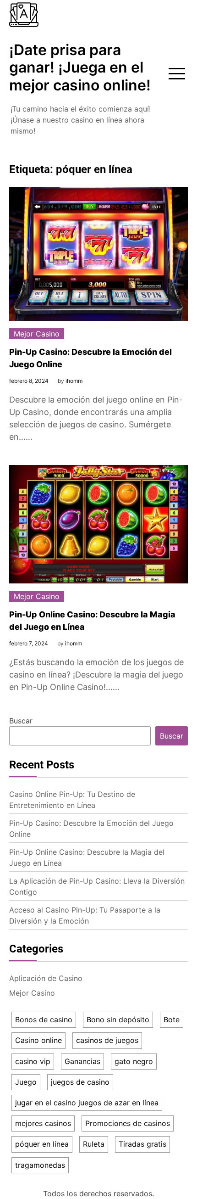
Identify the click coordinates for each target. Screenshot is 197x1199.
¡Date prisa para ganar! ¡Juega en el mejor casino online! (80, 67)
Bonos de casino (43, 1019)
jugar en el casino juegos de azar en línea (87, 1102)
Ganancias (82, 1061)
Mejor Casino (37, 333)
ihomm (74, 380)
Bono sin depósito (118, 1019)
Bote (172, 1019)
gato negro (134, 1061)
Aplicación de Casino (45, 978)
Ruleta (93, 1144)
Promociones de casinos (127, 1123)
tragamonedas (40, 1165)
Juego (26, 1082)
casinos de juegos (107, 1040)
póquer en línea (42, 1144)
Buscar (21, 720)
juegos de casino (80, 1082)
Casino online (38, 1040)
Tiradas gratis (142, 1144)
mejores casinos (43, 1123)
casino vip (32, 1061)
